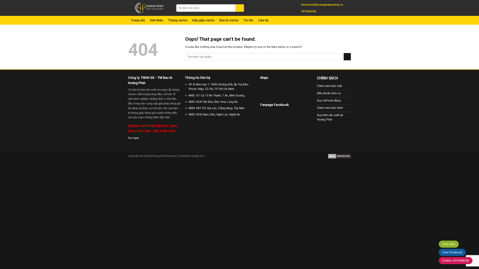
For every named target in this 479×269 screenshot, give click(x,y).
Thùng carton (177, 20)
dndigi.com (198, 155)
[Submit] (240, 8)
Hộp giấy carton (203, 20)
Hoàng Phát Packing (164, 155)
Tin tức (248, 20)
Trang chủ (138, 20)
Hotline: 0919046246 (455, 260)
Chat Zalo (448, 244)
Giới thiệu (156, 20)
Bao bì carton (228, 20)
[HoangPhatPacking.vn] (149, 8)
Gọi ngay (133, 138)
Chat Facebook (452, 252)
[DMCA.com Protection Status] (339, 155)
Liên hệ (263, 20)
